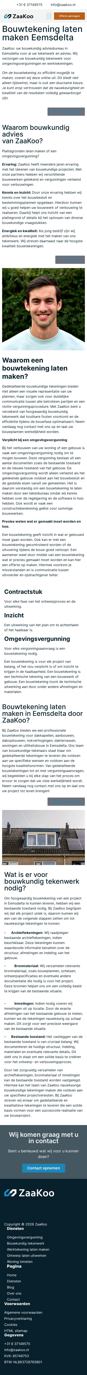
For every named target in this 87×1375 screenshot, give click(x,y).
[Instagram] (27, 1205)
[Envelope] (8, 1205)
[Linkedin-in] (18, 1205)
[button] (49, 16)
